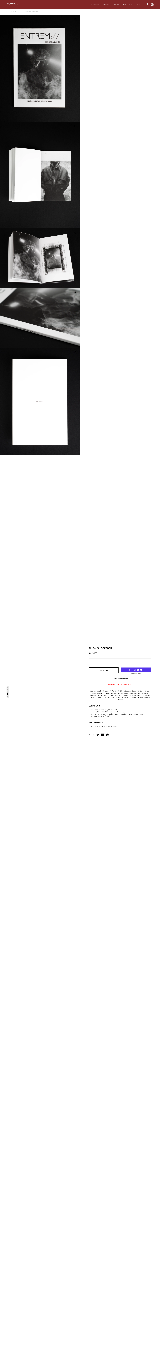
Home (8, 12)
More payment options (136, 673)
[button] (148, 661)
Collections (17, 12)
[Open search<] (147, 4)
